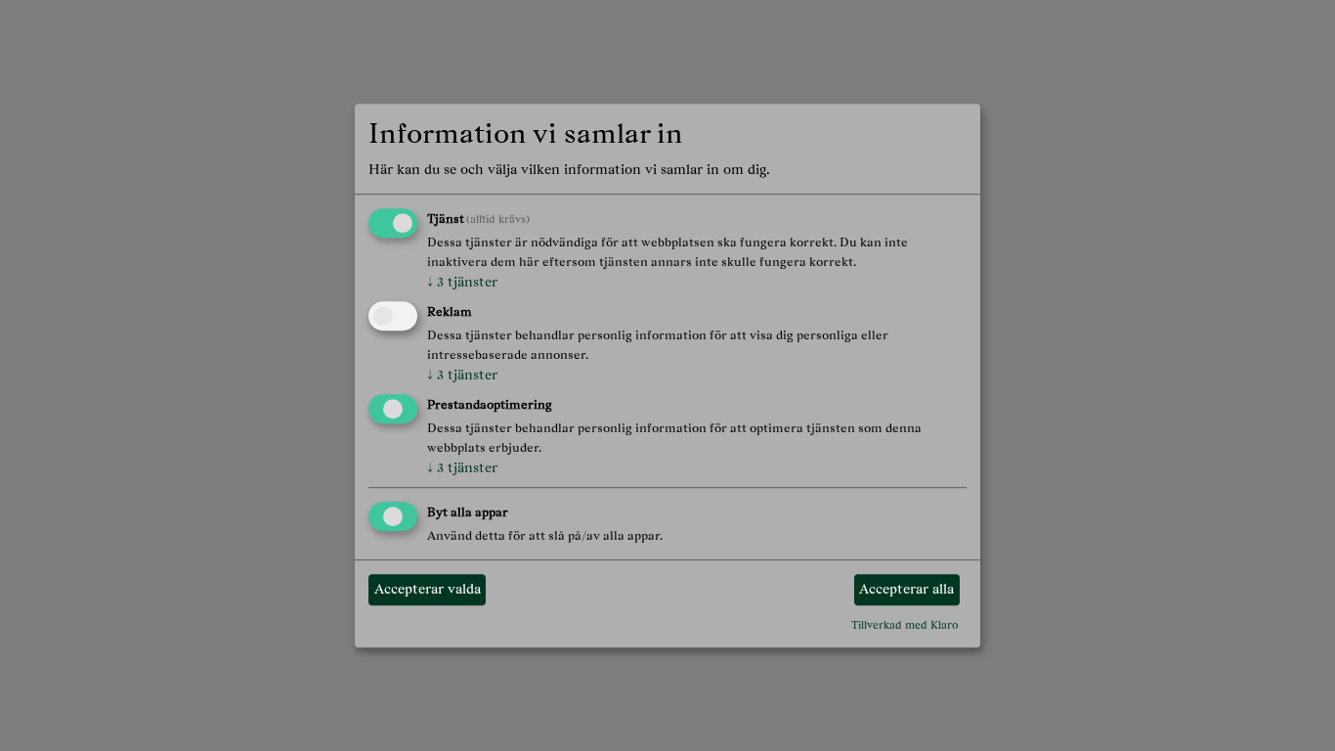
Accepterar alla (906, 589)
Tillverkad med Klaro (905, 625)
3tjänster (462, 282)
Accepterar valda (427, 589)
